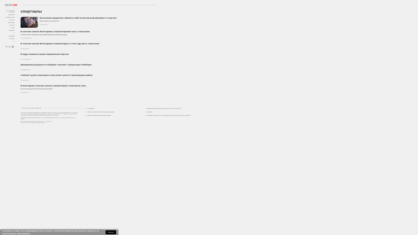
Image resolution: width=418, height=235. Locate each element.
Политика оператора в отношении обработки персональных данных (169, 115)
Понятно (111, 232)
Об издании (90, 108)
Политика (12, 30)
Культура (12, 25)
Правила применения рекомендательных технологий (164, 108)
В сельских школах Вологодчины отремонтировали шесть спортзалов (55, 31)
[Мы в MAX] (10, 47)
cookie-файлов (23, 234)
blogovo (12, 20)
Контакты (150, 112)
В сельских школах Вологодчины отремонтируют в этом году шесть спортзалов (60, 44)
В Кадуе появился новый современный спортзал (45, 54)
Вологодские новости (10, 11)
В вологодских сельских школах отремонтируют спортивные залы (53, 86)
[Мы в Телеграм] (13, 47)
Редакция (12, 36)
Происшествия (10, 17)
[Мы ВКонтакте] (6, 47)
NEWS (10, 5)
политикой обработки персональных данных (74, 231)
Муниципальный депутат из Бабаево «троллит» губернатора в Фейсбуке (56, 65)
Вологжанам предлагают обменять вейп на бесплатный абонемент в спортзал (78, 18)
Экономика (11, 22)
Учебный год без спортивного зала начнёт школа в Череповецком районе (57, 75)
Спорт (13, 27)
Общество (11, 14)
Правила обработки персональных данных (101, 112)
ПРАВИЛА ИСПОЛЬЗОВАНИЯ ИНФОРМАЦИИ (99, 115)
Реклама (12, 38)
